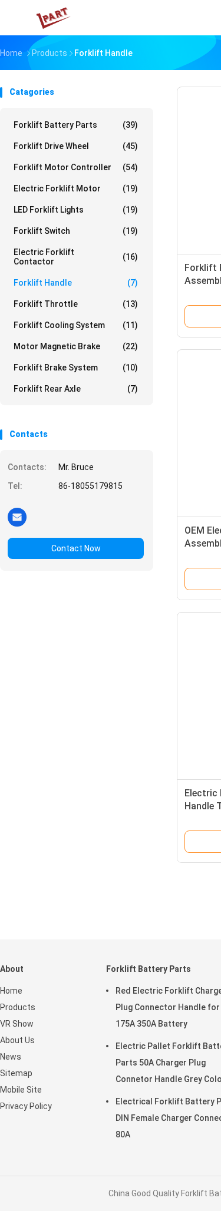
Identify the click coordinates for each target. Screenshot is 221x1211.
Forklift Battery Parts (76, 125)
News (10, 1056)
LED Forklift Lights (76, 209)
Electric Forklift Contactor (76, 256)
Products (17, 1007)
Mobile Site (21, 1089)
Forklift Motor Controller (76, 167)
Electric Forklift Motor (76, 188)
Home (11, 990)
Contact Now (76, 548)
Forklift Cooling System (76, 325)
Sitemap (16, 1073)
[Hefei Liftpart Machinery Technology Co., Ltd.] (52, 18)
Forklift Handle (76, 282)
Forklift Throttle (76, 304)
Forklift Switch (76, 231)
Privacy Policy (26, 1106)
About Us (17, 1040)
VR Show (17, 1023)
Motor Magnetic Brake (76, 346)
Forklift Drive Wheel (76, 146)
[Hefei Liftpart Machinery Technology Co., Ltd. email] (17, 516)
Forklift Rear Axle (76, 388)
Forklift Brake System (76, 367)
